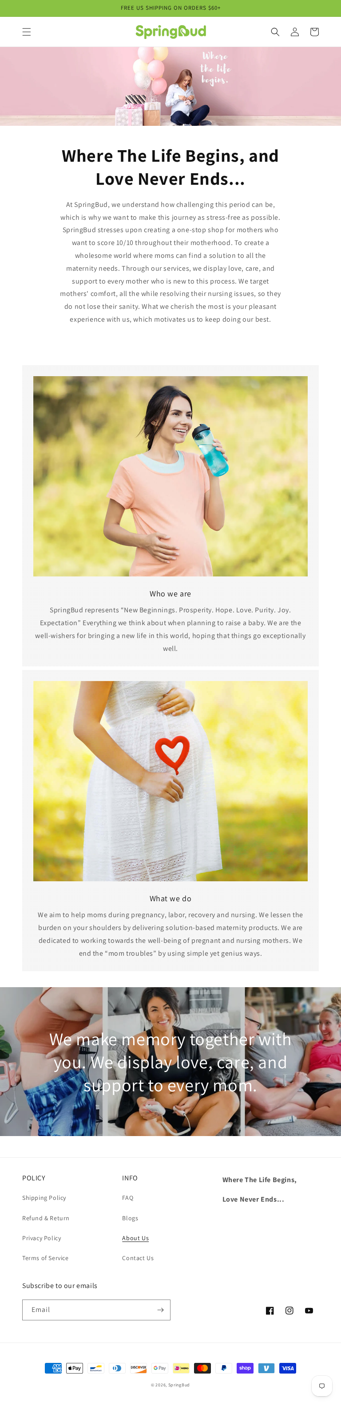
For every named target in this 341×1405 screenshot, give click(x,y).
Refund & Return (46, 1218)
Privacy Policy (41, 1238)
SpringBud (179, 1385)
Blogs (130, 1218)
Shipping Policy (44, 1198)
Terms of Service (45, 1258)
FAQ (127, 1198)
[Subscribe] (160, 1310)
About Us (135, 1238)
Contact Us (138, 1258)
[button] (26, 32)
